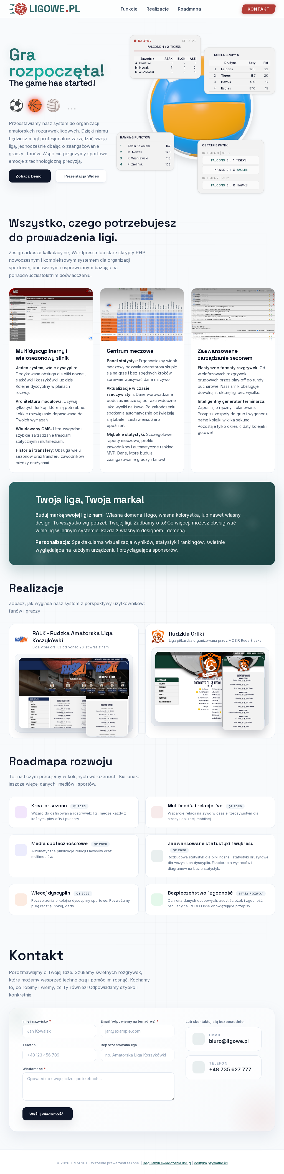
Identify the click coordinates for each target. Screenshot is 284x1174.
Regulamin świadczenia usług (167, 1163)
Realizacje (157, 9)
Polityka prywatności (211, 1163)
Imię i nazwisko (36, 1021)
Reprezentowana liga (119, 1045)
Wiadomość (34, 1069)
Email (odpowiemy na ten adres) (130, 1021)
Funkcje (129, 9)
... (72, 105)
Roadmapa (189, 9)
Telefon (29, 1045)
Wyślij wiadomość (46, 1114)
